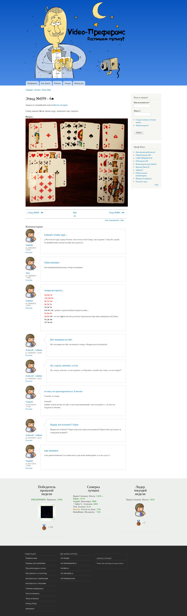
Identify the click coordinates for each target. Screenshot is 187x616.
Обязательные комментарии (141, 174)
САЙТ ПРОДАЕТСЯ (144, 158)
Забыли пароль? (142, 125)
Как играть (45, 83)
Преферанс (32, 83)
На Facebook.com (68, 578)
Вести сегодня (60, 104)
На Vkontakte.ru (67, 573)
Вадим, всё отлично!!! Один (64, 424)
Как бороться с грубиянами (37, 578)
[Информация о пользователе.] (31, 241)
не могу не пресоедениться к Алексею (63, 391)
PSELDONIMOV (38, 499)
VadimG (29, 245)
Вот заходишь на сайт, (61, 339)
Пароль (137, 111)
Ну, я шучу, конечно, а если (64, 365)
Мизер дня (79, 83)
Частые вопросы (32, 593)
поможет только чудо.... (56, 234)
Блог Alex (46, 89)
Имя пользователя (142, 102)
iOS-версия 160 (142, 161)
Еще (156, 184)
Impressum (30, 608)
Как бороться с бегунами (36, 583)
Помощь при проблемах (35, 563)
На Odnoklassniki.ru (69, 563)
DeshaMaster (78, 512)
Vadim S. (78, 503)
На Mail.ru (65, 568)
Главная (29, 89)
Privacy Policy (31, 603)
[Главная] (76, 40)
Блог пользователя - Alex (114, 220)
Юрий (75, 498)
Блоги (37, 89)
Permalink (29, 252)
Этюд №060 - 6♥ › (117, 212)
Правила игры (31, 558)
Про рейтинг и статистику (36, 573)
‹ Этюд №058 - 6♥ (35, 212)
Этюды (68, 83)
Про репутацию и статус (36, 568)
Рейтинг (57, 83)
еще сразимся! (51, 450)
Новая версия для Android (146, 164)
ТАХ (75, 506)
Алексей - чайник (34, 349)
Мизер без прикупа (143, 178)
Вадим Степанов (80, 496)
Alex (28, 272)
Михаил (76, 509)
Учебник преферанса (34, 588)
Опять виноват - (52, 262)
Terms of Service (32, 598)
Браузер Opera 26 (142, 167)
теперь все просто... (54, 290)
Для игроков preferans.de (145, 152)
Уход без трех (141, 181)
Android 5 (139, 170)
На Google (65, 558)
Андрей (76, 501)
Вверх (75, 214)
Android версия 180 (143, 155)
